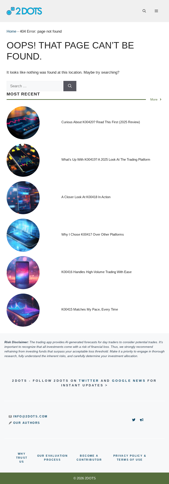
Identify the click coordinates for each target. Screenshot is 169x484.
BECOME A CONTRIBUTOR (89, 457)
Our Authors (26, 422)
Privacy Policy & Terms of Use (129, 457)
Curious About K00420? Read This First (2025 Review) (100, 122)
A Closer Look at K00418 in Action (85, 197)
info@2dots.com (30, 416)
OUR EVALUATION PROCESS (52, 457)
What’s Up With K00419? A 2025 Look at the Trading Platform (105, 159)
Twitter (89, 380)
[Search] (69, 86)
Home (11, 31)
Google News (129, 380)
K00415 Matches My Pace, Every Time (89, 309)
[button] (144, 11)
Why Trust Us (22, 457)
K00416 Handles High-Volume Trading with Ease (96, 272)
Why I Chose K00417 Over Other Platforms (92, 234)
